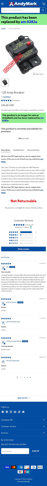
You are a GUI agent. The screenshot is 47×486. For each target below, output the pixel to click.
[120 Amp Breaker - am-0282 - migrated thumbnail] (5, 82)
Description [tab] (5, 150)
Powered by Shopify (23, 481)
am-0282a (29, 21)
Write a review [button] (23, 249)
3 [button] (24, 377)
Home (3, 28)
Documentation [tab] (33, 150)
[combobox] (20, 10)
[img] (6, 264)
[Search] (43, 10)
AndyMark (6, 97)
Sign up (35, 451)
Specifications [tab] (18, 150)
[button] (6, 100)
